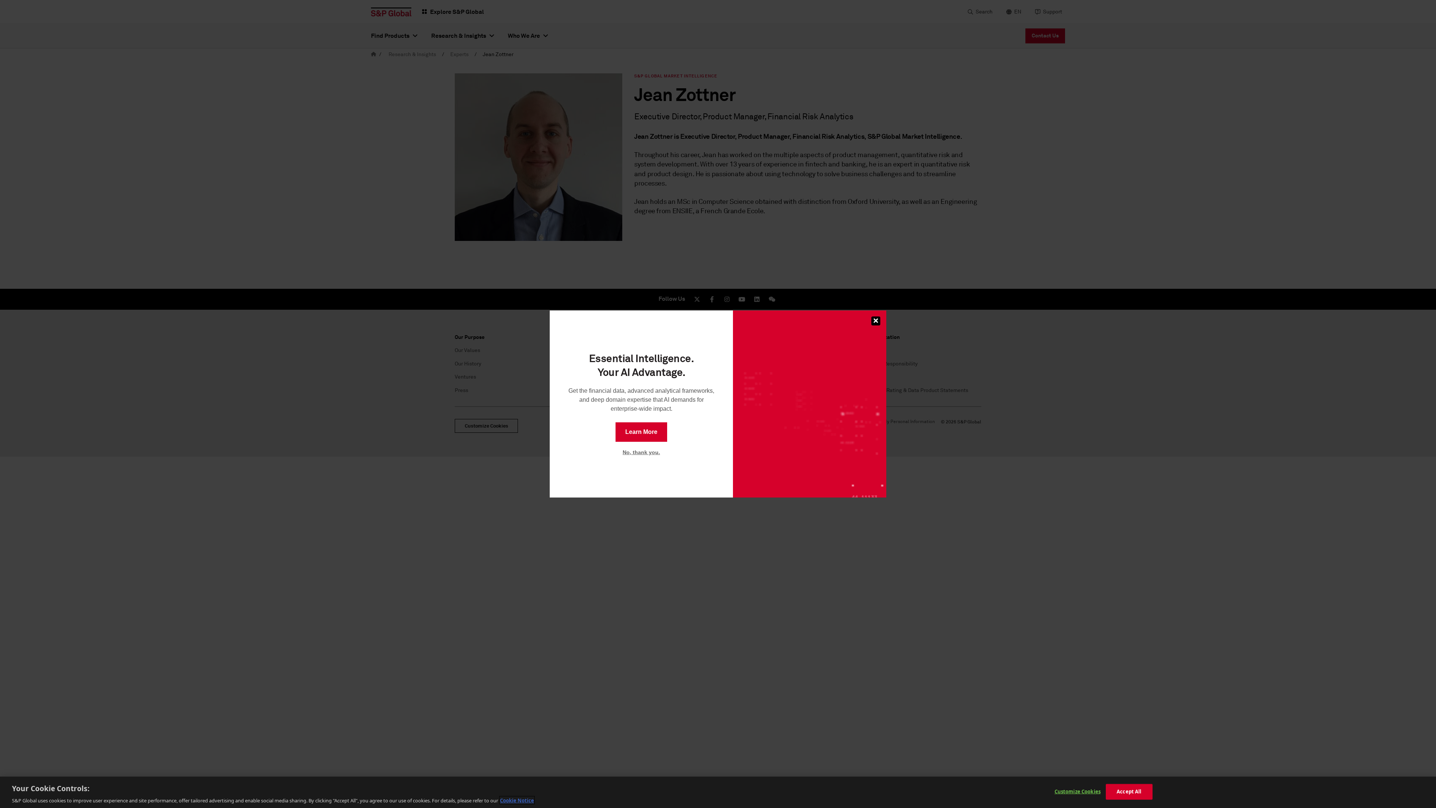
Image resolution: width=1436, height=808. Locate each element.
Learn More (641, 432)
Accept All (1129, 791)
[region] (718, 792)
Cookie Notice (517, 800)
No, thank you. (641, 452)
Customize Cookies (1078, 791)
